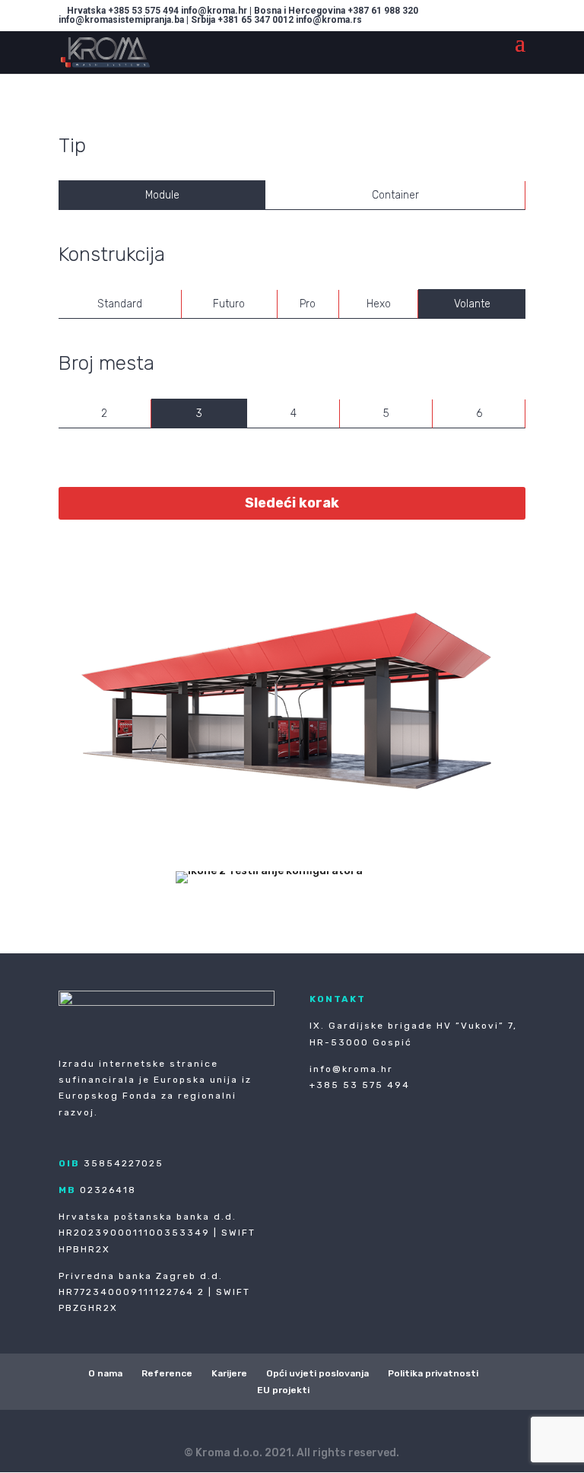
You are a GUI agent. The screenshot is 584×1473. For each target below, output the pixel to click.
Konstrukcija (112, 254)
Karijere (229, 1373)
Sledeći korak (292, 503)
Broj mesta (106, 363)
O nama (105, 1373)
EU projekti (283, 1390)
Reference (166, 1373)
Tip (72, 145)
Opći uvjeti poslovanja (317, 1373)
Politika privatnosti (433, 1373)
